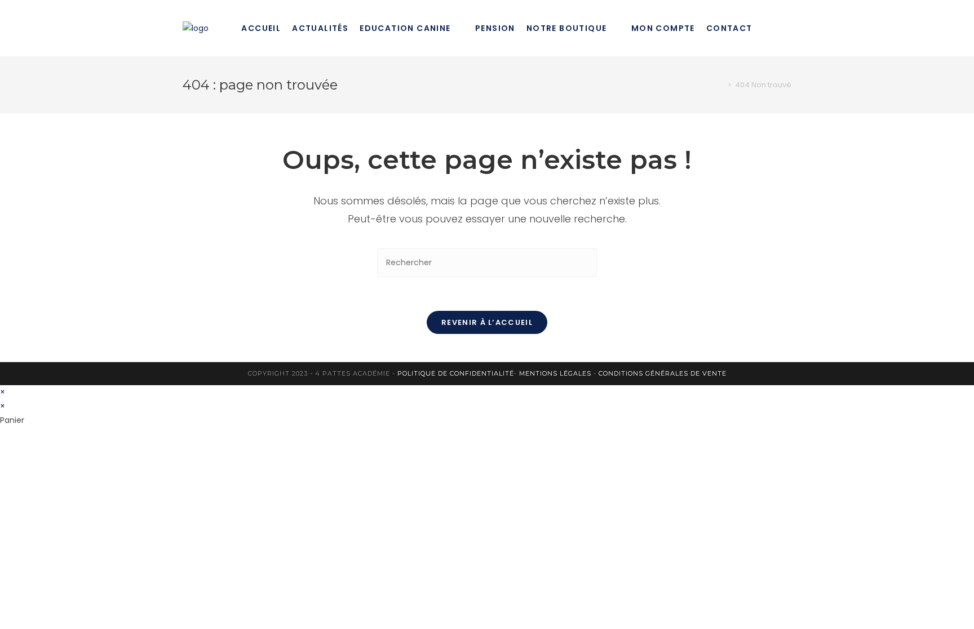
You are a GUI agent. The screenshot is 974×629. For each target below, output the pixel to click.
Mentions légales (555, 373)
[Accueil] (721, 84)
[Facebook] (788, 28)
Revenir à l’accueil (487, 322)
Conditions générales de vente (663, 373)
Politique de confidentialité (455, 373)
